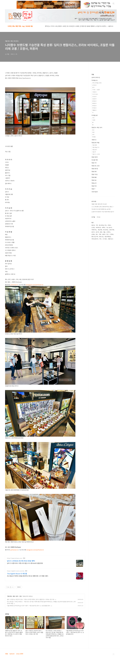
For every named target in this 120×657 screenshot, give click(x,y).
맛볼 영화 (94, 145)
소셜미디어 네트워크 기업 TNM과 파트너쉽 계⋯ (103, 212)
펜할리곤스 (110, 239)
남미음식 (94, 85)
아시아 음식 (95, 94)
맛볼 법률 (94, 177)
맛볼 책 (94, 152)
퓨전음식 (94, 108)
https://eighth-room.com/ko (15, 571)
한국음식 (94, 105)
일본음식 (94, 99)
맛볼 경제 (94, 171)
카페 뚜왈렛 (95, 192)
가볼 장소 (94, 140)
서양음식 (94, 92)
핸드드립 (101, 236)
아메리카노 (94, 230)
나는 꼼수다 (109, 227)
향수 (21, 596)
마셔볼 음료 (95, 115)
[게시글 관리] (13, 587)
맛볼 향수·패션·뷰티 (12, 596)
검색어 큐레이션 (96, 77)
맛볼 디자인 (95, 174)
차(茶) (93, 120)
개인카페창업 (108, 236)
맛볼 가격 (94, 163)
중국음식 (94, 101)
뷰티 (93, 134)
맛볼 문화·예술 (95, 142)
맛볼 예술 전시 (95, 147)
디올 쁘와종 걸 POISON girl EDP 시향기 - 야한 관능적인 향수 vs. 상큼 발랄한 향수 (28, 606)
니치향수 (111, 234)
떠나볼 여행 (95, 160)
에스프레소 (105, 230)
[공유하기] (10, 587)
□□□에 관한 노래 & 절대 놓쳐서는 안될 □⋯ (103, 206)
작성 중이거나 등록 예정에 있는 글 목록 (101, 209)
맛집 (107, 234)
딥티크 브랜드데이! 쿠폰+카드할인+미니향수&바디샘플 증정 (25, 563)
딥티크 (93, 232)
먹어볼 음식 (95, 80)
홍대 (101, 232)
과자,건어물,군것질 (96, 83)
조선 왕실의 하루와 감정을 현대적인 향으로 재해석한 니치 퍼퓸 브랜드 (27, 576)
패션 (93, 132)
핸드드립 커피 (95, 236)
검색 (113, 3)
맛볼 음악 (94, 149)
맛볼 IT (93, 189)
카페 (100, 234)
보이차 (97, 232)
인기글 (93, 217)
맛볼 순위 (94, 183)
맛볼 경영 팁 (95, 168)
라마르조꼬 (98, 227)
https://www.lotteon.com (14, 558)
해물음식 (94, 110)
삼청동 (93, 234)
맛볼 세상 (94, 180)
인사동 (93, 227)
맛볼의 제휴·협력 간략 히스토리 (99, 204)
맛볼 (93, 74)
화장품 (93, 137)
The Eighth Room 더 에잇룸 (17, 573)
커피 (93, 118)
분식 (93, 87)
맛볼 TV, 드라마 (96, 154)
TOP (113, 654)
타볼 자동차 (95, 157)
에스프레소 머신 (103, 225)
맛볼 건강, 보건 (95, 166)
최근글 (98, 217)
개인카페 (100, 230)
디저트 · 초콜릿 (96, 89)
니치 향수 (104, 239)
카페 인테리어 (95, 239)
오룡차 (103, 234)
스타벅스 (108, 232)
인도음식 (94, 96)
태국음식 (94, 103)
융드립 (93, 225)
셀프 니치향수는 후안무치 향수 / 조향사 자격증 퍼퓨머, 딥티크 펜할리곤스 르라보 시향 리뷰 (30, 599)
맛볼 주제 (94, 186)
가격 (97, 225)
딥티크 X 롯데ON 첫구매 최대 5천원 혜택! (21, 561)
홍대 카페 (111, 230)
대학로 (103, 227)
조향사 (109, 225)
